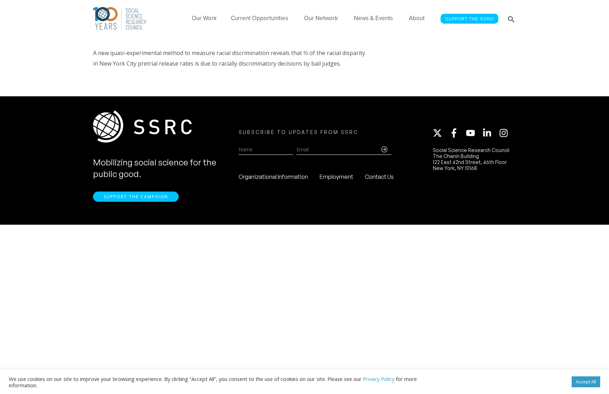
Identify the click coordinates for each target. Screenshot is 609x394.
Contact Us (379, 176)
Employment (336, 176)
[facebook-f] (457, 133)
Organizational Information (273, 176)
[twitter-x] (440, 133)
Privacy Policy (378, 378)
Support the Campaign (136, 197)
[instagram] (505, 133)
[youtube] (473, 133)
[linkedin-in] (490, 133)
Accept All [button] (586, 381)
